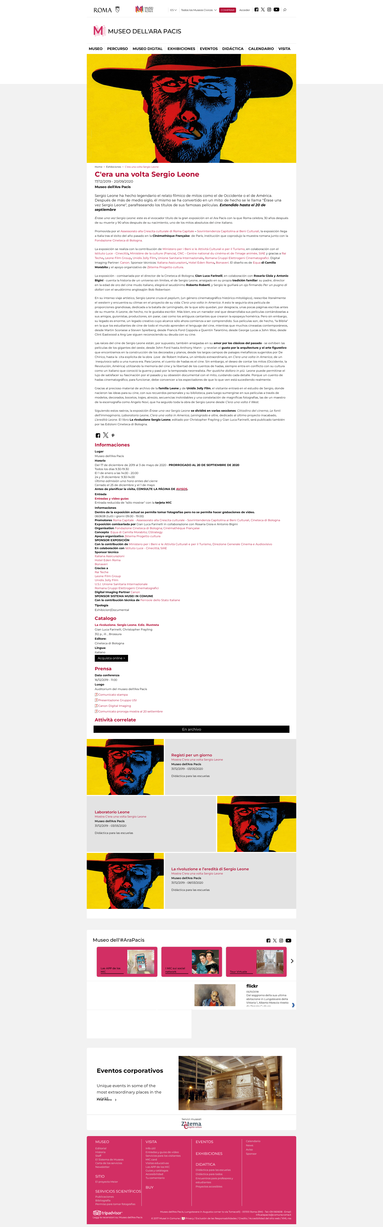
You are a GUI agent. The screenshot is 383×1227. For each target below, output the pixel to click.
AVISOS (181, 489)
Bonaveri (222, 262)
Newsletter (102, 1166)
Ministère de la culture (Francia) (153, 253)
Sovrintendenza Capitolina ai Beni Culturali (228, 231)
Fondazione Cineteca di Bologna (118, 240)
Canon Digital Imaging (114, 706)
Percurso (117, 49)
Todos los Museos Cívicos (197, 10)
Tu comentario (155, 1177)
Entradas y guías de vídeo (162, 1152)
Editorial (101, 1148)
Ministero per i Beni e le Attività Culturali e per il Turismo (204, 249)
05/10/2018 (267, 999)
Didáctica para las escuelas (213, 1169)
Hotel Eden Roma (201, 262)
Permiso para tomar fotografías (115, 1204)
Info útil (151, 1148)
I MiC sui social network (175, 970)
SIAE (262, 253)
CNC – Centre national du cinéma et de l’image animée (217, 253)
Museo (96, 49)
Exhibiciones (181, 49)
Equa (257, 262)
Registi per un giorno (191, 755)
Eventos (209, 49)
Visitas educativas (157, 1163)
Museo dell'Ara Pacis (144, 31)
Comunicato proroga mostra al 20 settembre (130, 711)
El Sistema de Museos (109, 1159)
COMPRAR (227, 10)
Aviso (249, 1149)
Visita (284, 49)
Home (98, 166)
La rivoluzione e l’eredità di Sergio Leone (210, 869)
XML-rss (286, 1218)
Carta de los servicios (108, 1163)
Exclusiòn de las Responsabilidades (216, 1218)
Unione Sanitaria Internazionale (180, 258)
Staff (98, 1155)
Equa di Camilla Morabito (129, 532)
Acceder (244, 10)
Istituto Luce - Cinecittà (111, 253)
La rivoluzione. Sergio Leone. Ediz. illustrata (127, 625)
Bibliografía (103, 1200)
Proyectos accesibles (209, 1186)
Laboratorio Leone (112, 812)
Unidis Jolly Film (144, 258)
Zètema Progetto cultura (165, 267)
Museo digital (148, 49)
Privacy (189, 1218)
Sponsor (251, 1153)
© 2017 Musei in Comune (165, 1218)
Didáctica (233, 49)
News (249, 1145)
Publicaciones (104, 1196)
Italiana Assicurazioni (172, 262)
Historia (100, 1152)
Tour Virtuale (238, 971)
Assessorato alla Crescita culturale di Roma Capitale (157, 231)
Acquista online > (111, 658)
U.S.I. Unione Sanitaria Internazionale (121, 584)
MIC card (151, 1159)
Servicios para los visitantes (163, 1155)
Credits (243, 1218)
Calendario (261, 49)
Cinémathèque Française (181, 528)
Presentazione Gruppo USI (117, 700)
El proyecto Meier (106, 1181)
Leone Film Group (118, 258)
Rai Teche (102, 572)
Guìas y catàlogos (157, 1170)
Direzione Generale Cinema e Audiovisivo (242, 544)
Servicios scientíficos (118, 1191)
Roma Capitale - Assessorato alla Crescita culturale (149, 520)
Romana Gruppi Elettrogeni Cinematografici (237, 258)
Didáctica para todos (209, 1174)
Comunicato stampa (113, 694)
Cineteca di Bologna (265, 520)
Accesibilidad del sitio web (264, 1218)
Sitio (100, 1176)
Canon (124, 262)
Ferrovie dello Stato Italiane (160, 600)
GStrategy (155, 532)
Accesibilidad (154, 1174)
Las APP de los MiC (158, 1166)
